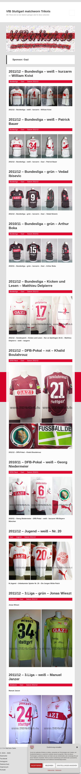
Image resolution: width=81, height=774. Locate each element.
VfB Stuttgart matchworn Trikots (28, 11)
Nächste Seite (11, 748)
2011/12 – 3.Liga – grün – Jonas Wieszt (40, 593)
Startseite (3, 756)
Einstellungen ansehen (67, 765)
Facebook (3, 759)
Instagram (3, 761)
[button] (77, 747)
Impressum (58, 770)
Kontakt (3, 770)
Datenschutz (51, 770)
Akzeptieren (36, 765)
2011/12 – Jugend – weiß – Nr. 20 (35, 531)
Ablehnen (49, 765)
